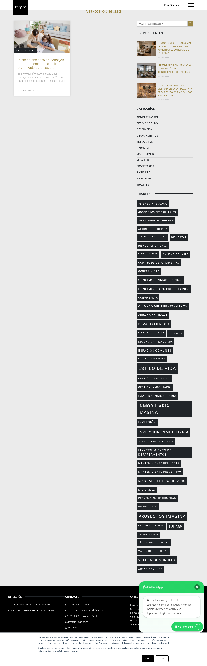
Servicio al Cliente (138, 609)
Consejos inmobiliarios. (160, 280)
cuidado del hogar (153, 315)
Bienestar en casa (152, 245)
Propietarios (145, 166)
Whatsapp (72, 627)
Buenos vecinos (148, 254)
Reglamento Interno (151, 526)
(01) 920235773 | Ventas (77, 604)
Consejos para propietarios (164, 289)
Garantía (143, 147)
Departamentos (147, 135)
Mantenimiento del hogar (158, 463)
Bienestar (179, 237)
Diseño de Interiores (151, 333)
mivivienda (146, 489)
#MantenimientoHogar (156, 220)
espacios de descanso (151, 359)
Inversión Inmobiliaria (163, 432)
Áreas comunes (150, 569)
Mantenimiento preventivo (159, 471)
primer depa (147, 506)
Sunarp (175, 526)
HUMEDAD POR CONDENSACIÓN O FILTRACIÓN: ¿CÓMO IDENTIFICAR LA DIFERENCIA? (175, 68)
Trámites (143, 184)
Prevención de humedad (157, 498)
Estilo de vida (25, 50)
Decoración (144, 129)
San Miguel (144, 178)
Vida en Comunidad (156, 560)
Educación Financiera (155, 341)
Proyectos (171, 4)
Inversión (147, 422)
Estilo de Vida (157, 368)
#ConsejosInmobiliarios (157, 212)
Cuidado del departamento (162, 306)
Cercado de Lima (148, 123)
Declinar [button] (162, 658)
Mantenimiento (147, 154)
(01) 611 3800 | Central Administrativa (84, 610)
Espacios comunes (154, 350)
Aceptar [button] (147, 658)
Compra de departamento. (158, 262)
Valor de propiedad (153, 551)
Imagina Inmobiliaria (157, 396)
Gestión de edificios (154, 378)
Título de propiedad (154, 542)
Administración (147, 117)
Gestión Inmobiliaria (154, 387)
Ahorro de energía (153, 229)
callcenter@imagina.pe (76, 622)
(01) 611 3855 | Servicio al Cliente (81, 616)
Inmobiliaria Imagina (153, 409)
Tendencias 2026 (148, 535)
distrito (175, 333)
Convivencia (148, 297)
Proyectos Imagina (162, 516)
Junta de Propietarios (155, 441)
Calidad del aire (176, 254)
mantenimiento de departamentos (154, 452)
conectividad (148, 271)
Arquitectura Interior (152, 237)
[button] (197, 587)
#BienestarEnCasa (152, 203)
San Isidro (143, 172)
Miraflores (144, 160)
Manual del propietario (162, 481)
